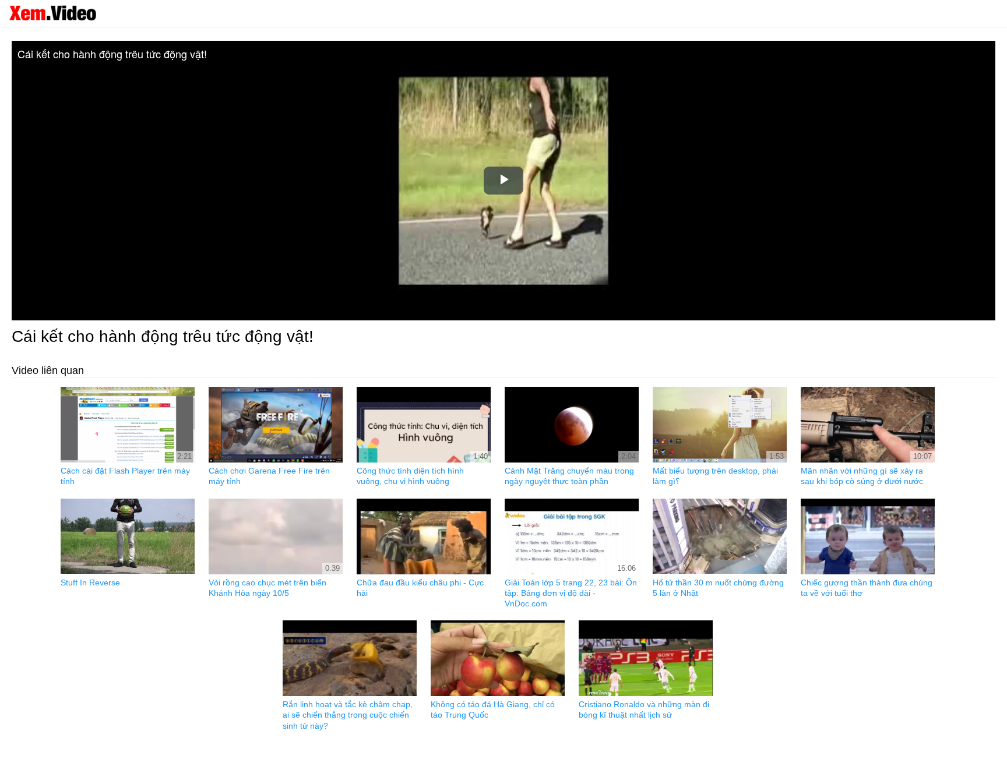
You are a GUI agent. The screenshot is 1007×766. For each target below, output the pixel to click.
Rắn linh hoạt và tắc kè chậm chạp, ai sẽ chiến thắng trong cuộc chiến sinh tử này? (348, 715)
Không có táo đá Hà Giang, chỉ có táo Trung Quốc (493, 709)
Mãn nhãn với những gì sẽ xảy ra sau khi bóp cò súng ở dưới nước (862, 476)
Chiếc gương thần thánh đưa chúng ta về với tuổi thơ (866, 588)
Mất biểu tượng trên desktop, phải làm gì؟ (715, 476)
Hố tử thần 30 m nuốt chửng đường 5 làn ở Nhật (718, 588)
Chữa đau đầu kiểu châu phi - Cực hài (420, 588)
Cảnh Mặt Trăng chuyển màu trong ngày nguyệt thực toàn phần (569, 476)
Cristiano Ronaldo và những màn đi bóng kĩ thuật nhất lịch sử (644, 709)
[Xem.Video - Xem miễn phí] (52, 12)
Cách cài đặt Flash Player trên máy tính (125, 476)
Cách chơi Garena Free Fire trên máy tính (269, 476)
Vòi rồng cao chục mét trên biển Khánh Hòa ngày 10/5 (267, 588)
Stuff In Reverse (90, 582)
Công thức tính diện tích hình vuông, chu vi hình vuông (410, 476)
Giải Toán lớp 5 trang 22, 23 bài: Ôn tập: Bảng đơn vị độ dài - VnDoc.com (571, 593)
